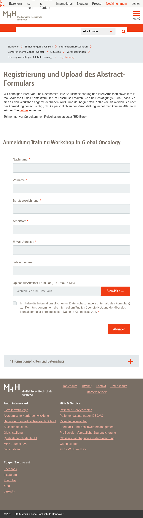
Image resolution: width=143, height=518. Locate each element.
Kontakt (101, 386)
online (24, 110)
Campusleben (69, 443)
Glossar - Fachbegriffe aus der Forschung (87, 438)
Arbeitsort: (20, 221)
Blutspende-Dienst (16, 426)
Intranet (86, 386)
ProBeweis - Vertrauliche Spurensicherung (88, 432)
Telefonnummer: (23, 262)
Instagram (10, 474)
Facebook (10, 469)
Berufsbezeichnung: (27, 200)
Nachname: (21, 159)
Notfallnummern (116, 3)
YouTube (10, 480)
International (64, 3)
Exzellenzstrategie (16, 410)
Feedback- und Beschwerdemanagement (87, 426)
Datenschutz (118, 386)
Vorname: (20, 180)
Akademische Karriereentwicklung (26, 415)
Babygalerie (12, 449)
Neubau (82, 3)
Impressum (70, 386)
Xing (7, 485)
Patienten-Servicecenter (76, 410)
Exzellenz (15, 3)
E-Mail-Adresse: (24, 241)
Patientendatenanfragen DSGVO (81, 415)
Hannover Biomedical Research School (30, 421)
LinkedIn (9, 491)
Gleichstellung (13, 432)
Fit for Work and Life (73, 449)
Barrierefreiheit (97, 392)
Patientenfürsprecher (73, 421)
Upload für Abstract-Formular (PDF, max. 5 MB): (44, 283)
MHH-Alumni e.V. (15, 443)
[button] (136, 13)
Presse (96, 3)
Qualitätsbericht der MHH (20, 438)
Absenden (119, 329)
